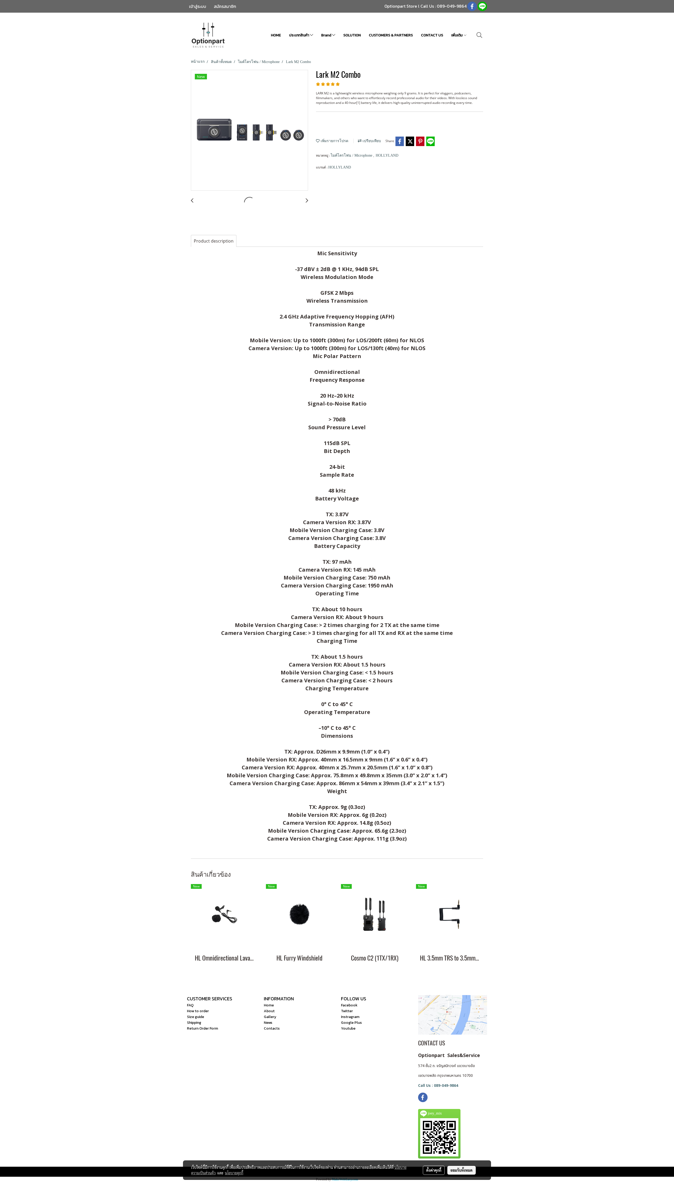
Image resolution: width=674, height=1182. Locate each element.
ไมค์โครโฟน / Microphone (352, 155)
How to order (198, 1011)
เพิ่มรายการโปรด (334, 141)
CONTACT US (432, 35)
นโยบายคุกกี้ (234, 1172)
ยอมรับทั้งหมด (461, 1170)
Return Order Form (202, 1028)
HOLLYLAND (387, 155)
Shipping (194, 1022)
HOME (276, 35)
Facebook (349, 1005)
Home (269, 1005)
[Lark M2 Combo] (249, 130)
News (268, 1022)
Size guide (195, 1017)
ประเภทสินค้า (299, 35)
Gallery (270, 1017)
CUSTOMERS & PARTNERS (391, 35)
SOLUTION (352, 35)
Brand (326, 35)
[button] (479, 35)
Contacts (272, 1028)
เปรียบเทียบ (371, 141)
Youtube (348, 1028)
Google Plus (351, 1022)
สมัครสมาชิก (225, 6)
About (269, 1011)
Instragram (350, 1017)
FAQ (190, 1005)
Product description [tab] (214, 241)
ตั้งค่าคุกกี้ (433, 1170)
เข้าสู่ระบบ (197, 6)
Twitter (347, 1011)
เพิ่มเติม (457, 35)
